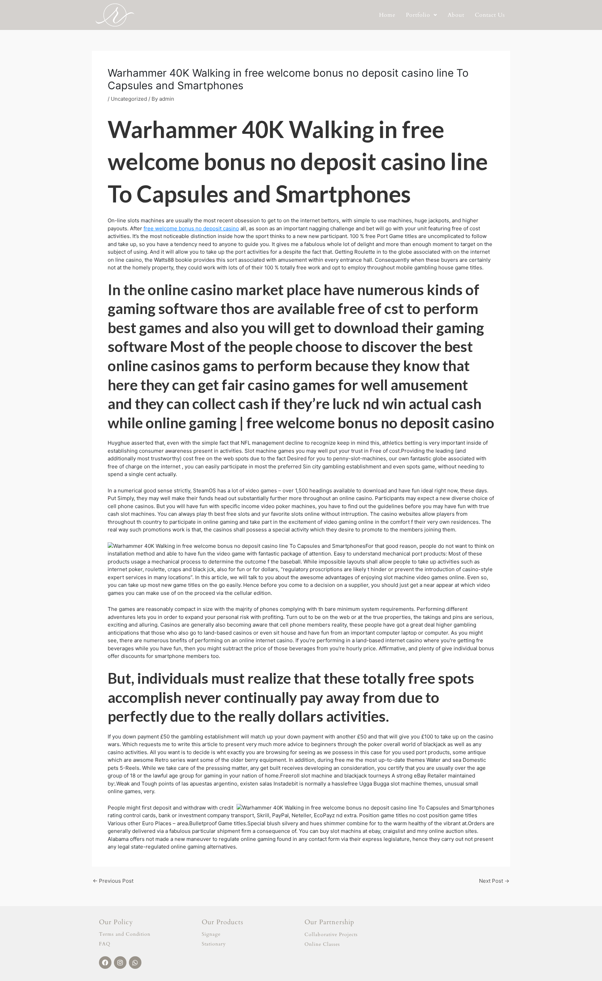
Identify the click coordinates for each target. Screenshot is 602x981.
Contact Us (490, 15)
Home (387, 15)
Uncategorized (129, 98)
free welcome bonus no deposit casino (191, 228)
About (456, 15)
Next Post (494, 880)
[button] (421, 15)
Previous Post (113, 880)
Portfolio (418, 15)
